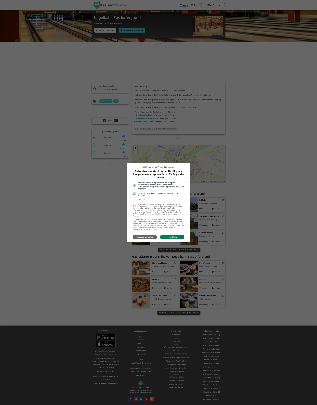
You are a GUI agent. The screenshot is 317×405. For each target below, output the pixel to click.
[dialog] (158, 202)
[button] (158, 200)
